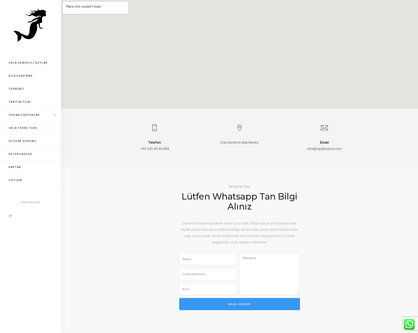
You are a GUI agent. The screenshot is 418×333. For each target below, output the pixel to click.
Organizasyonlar (24, 115)
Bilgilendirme (21, 75)
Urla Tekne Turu (23, 128)
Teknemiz (17, 88)
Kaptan (15, 167)
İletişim (15, 180)
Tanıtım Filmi (20, 101)
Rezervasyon (20, 154)
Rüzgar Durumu (22, 141)
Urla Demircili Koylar (28, 62)
